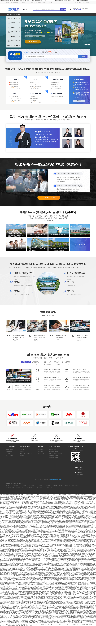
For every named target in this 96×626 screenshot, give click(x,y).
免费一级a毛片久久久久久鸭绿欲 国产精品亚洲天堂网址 (16, 605)
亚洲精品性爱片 (11, 583)
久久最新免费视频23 (79, 598)
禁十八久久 (51, 608)
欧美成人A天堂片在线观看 (28, 577)
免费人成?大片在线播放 (76, 615)
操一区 (42, 535)
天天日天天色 (23, 594)
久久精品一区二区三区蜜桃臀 (81, 543)
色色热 (33, 558)
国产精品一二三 (48, 541)
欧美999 (24, 505)
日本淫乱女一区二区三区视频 (75, 605)
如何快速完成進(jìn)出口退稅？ (57, 96)
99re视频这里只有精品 (26, 508)
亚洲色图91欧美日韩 (8, 543)
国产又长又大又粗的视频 (56, 586)
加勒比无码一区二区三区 (25, 587)
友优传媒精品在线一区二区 (65, 577)
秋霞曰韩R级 (79, 530)
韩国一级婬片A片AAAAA (50, 613)
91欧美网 (38, 582)
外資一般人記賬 (33, 84)
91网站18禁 (65, 520)
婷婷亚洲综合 (28, 570)
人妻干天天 (69, 551)
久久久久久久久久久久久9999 (46, 540)
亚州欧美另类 (71, 596)
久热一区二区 (48, 513)
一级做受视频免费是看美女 (45, 515)
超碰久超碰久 (31, 575)
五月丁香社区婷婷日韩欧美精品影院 (23, 581)
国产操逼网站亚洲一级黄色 (40, 527)
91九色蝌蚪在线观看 (64, 579)
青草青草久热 (80, 503)
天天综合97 (35, 594)
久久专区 (46, 574)
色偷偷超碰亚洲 (69, 548)
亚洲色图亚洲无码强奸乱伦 (20, 586)
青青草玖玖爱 (50, 601)
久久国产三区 (42, 534)
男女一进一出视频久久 (24, 572)
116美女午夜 (40, 601)
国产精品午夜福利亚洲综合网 (19, 541)
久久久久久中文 (36, 564)
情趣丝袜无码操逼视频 (35, 513)
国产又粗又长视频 (77, 613)
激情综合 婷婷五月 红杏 (38, 579)
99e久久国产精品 (88, 515)
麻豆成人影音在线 (13, 611)
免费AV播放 (84, 499)
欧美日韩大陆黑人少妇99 (73, 560)
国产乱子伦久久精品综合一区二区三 (45, 508)
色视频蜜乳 (12, 581)
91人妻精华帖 (78, 499)
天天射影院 (38, 530)
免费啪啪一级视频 (45, 548)
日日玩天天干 (41, 560)
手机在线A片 (91, 559)
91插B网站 (32, 530)
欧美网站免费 (7, 568)
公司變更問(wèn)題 (69, 363)
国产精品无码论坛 (23, 502)
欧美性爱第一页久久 (74, 588)
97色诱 (35, 505)
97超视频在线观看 (62, 558)
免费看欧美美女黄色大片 (50, 544)
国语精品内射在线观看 (22, 601)
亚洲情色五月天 (49, 527)
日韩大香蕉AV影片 (63, 529)
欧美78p (30, 611)
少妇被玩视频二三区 (44, 611)
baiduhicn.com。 (54, 516)
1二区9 (87, 532)
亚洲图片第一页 (40, 510)
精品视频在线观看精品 (83, 559)
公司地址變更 (11, 98)
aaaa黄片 (52, 539)
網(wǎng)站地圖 (9, 455)
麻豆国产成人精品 (64, 512)
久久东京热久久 (69, 507)
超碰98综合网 (12, 556)
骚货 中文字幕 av (34, 602)
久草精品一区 (65, 619)
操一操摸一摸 (71, 606)
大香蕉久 (81, 574)
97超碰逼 (28, 602)
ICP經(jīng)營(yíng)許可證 (81, 89)
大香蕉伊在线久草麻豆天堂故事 (70, 582)
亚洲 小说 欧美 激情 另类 (79, 537)
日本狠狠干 (34, 601)
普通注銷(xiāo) (33, 96)
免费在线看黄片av (17, 575)
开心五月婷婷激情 (57, 606)
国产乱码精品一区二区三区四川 (72, 583)
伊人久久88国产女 (74, 516)
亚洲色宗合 (82, 531)
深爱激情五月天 (32, 584)
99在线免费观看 (68, 608)
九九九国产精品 (34, 526)
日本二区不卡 (20, 606)
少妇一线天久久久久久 (15, 558)
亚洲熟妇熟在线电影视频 (68, 543)
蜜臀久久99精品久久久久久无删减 (71, 549)
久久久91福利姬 (64, 605)
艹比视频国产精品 (33, 593)
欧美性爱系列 (15, 573)
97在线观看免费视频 (73, 611)
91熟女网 (13, 568)
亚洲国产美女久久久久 (17, 569)
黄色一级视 (60, 543)
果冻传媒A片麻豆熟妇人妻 (32, 608)
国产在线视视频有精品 (50, 559)
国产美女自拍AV (12, 518)
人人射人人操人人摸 (21, 503)
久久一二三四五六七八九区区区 (14, 563)
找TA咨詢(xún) (39, 144)
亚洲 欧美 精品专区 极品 (59, 608)
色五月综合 (47, 498)
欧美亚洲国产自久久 (72, 584)
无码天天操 (11, 554)
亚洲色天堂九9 (29, 579)
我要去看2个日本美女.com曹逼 (52, 602)
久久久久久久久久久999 (51, 530)
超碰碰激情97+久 (23, 507)
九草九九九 (53, 515)
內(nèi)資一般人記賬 (34, 82)
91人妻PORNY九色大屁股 (54, 496)
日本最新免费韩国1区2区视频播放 (41, 588)
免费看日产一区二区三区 (13, 607)
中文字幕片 (71, 619)
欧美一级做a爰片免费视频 (84, 513)
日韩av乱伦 (59, 593)
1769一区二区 (73, 544)
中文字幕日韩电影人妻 (23, 573)
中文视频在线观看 (57, 592)
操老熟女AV (8, 498)
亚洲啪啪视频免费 (61, 589)
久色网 (40, 621)
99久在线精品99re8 (58, 601)
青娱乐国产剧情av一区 (38, 586)
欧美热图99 (33, 587)
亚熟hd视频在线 (40, 543)
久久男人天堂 (54, 543)
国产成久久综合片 (75, 496)
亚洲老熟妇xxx (6, 600)
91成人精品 (5, 503)
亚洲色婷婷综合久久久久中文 (69, 565)
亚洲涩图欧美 (84, 624)
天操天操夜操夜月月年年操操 (11, 617)
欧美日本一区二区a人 (90, 586)
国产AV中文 (88, 510)
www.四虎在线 (85, 535)
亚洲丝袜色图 (3, 586)
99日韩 (65, 551)
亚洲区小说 (21, 524)
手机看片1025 (86, 574)
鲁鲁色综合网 (90, 520)
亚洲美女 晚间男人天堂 (7, 512)
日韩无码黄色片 (27, 559)
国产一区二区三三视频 (15, 546)
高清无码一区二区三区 (26, 612)
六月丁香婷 (23, 522)
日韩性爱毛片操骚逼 (7, 622)
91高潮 (24, 529)
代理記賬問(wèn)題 (36, 363)
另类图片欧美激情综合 (39, 550)
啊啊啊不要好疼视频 (6, 510)
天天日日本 (31, 494)
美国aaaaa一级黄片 (79, 515)
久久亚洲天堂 (55, 596)
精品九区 (9, 549)
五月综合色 (76, 507)
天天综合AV (63, 559)
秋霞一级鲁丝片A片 (84, 541)
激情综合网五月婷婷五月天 (17, 516)
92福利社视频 (88, 551)
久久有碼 (19, 612)
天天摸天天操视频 (17, 534)
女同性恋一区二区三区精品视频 (51, 521)
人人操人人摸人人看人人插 (30, 524)
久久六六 (43, 530)
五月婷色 (76, 619)
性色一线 (71, 512)
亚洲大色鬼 (47, 516)
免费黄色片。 (73, 540)
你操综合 (21, 564)
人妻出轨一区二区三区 (23, 593)
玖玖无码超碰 (71, 593)
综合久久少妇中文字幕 (62, 564)
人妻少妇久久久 (8, 536)
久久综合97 (24, 527)
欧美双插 (26, 564)
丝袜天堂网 (80, 498)
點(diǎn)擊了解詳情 (49, 197)
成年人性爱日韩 (16, 522)
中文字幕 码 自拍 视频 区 (87, 521)
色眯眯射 (28, 619)
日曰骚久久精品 (42, 594)
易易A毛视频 (85, 530)
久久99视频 (39, 583)
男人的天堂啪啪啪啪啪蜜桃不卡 (41, 615)
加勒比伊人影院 (64, 513)
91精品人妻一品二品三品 (58, 573)
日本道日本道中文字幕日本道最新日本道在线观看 (40, 596)
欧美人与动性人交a (12, 503)
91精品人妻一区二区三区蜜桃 (10, 515)
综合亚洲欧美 (24, 575)
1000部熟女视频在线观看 (61, 537)
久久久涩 (36, 512)
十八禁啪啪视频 (91, 543)
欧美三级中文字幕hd (24, 537)
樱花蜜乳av (57, 581)
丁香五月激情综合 (35, 619)
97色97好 (81, 505)
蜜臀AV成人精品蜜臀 (47, 558)
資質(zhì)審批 (79, 79)
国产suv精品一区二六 (57, 612)
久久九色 (87, 577)
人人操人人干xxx (48, 560)
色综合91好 (41, 622)
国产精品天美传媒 (8, 573)
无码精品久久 (30, 588)
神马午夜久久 (21, 525)
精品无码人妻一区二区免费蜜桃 (36, 572)
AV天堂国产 (92, 549)
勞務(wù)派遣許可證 (80, 87)
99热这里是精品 (29, 553)
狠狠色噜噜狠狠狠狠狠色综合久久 (36, 574)
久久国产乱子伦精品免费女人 (49, 505)
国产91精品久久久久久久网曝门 (63, 588)
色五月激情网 (35, 515)
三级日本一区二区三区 (70, 502)
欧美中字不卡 (23, 619)
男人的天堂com (65, 544)
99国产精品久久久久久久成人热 (73, 616)
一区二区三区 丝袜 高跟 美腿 (15, 560)
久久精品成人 (76, 551)
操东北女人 (38, 516)
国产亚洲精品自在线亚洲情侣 (51, 534)
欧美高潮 (64, 575)
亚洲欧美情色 (62, 510)
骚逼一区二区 (60, 563)
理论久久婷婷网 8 (88, 598)
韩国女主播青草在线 (61, 497)
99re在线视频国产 (42, 598)
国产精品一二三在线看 (43, 608)
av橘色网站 (67, 569)
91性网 (42, 516)
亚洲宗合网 (92, 569)
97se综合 (13, 513)
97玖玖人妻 (33, 508)
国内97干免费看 (3, 577)
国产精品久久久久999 (79, 570)
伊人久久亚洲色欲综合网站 (15, 505)
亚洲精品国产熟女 (21, 518)
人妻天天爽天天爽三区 (85, 496)
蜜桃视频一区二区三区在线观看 (87, 617)
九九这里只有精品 (46, 587)
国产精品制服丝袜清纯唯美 (79, 524)
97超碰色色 (22, 597)
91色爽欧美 (18, 513)
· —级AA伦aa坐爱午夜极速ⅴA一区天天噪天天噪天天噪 (20, 511)
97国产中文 (22, 535)
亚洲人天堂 (56, 535)
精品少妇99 (27, 554)
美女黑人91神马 (87, 594)
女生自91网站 (29, 586)
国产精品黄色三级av (49, 535)
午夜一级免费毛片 (45, 570)
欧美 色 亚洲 (73, 612)
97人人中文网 (36, 624)
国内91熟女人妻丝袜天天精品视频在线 (46, 518)
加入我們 (8, 453)
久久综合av (25, 583)
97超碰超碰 (77, 555)
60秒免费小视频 (83, 587)
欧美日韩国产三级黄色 (69, 554)
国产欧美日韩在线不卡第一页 (12, 591)
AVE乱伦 (85, 582)
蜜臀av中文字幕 (6, 546)
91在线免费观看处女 (21, 608)
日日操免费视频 (51, 537)
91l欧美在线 (48, 624)
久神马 (81, 522)
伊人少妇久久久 (74, 534)
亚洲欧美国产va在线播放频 (13, 531)
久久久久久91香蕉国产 (12, 555)
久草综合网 (69, 526)
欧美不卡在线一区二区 (88, 611)
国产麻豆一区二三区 (6, 521)
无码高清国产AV (29, 521)
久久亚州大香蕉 (81, 564)
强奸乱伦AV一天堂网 (50, 568)
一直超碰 (3, 498)
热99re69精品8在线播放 (29, 607)
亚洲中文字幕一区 (9, 507)
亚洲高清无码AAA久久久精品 (68, 499)
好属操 (26, 611)
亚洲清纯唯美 (77, 541)
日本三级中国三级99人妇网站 (15, 600)
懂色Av (59, 596)
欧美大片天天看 (44, 597)
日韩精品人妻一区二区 (9, 594)
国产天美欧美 (83, 583)
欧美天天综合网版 (55, 577)
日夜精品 (84, 554)
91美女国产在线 (77, 575)
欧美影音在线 (78, 624)
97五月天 (87, 494)
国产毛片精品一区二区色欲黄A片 (67, 603)
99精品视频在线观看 (72, 564)
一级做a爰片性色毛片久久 (41, 605)
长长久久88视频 (67, 494)
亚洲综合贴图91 (34, 554)
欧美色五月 (58, 559)
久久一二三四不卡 (26, 569)
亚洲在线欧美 (19, 616)
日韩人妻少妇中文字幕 (74, 621)
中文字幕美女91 (15, 622)
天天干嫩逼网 (34, 568)
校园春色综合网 (72, 520)
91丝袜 (91, 562)
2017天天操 (74, 503)
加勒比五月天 (66, 505)
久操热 (10, 537)
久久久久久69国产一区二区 (53, 620)
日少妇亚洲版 (89, 524)
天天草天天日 (89, 610)
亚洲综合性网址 (49, 594)
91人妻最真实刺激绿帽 (56, 506)
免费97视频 (63, 587)
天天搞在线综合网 (54, 578)
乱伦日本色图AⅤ (45, 555)
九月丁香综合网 (81, 608)
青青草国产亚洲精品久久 (90, 556)
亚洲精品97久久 (9, 586)
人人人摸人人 (52, 588)
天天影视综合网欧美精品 (60, 507)
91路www (87, 562)
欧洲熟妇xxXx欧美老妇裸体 (9, 616)
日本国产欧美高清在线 (56, 587)
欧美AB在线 (52, 581)
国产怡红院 (28, 522)
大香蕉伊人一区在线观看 (16, 506)
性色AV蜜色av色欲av (18, 625)
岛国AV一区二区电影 (10, 610)
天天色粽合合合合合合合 (28, 550)
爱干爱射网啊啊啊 (65, 536)
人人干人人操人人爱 (24, 584)
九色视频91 (64, 596)
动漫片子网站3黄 (89, 531)
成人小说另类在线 (55, 579)
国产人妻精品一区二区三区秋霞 (20, 532)
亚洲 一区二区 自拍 (70, 553)
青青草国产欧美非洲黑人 (13, 565)
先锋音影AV (34, 560)
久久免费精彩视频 (88, 570)
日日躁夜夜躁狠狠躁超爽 (87, 527)
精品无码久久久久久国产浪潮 (61, 517)
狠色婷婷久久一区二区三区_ (31, 498)
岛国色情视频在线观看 (45, 549)
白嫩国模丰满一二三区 (57, 560)
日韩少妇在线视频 (72, 530)
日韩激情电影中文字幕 (45, 499)
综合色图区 (6, 596)
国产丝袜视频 (22, 602)
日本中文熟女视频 (56, 541)
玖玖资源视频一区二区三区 (79, 512)
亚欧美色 (85, 522)
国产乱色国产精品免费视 (63, 555)
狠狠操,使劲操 (20, 510)
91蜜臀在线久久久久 (26, 526)
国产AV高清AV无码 (78, 548)
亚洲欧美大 (80, 516)
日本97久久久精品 (34, 534)
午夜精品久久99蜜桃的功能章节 (78, 532)
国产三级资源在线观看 (67, 586)
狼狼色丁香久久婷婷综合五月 (31, 621)
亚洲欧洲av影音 (51, 507)
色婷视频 (19, 527)
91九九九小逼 (69, 589)
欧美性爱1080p (50, 605)
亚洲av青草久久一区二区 (23, 494)
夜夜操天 (9, 567)
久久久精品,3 (44, 569)
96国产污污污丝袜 (91, 575)
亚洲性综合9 (78, 535)
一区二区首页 (51, 569)
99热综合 (76, 574)
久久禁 (9, 516)
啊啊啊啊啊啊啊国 (5, 501)
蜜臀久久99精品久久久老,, (82, 593)
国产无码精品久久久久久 (13, 570)
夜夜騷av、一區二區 (42, 563)
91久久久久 (62, 616)
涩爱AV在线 (65, 610)
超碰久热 (73, 518)
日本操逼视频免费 (42, 520)
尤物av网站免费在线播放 (17, 496)
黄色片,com (70, 591)
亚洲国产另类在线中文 (66, 496)
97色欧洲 (75, 559)
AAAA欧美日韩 (8, 535)
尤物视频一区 (89, 537)
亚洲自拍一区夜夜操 (61, 515)
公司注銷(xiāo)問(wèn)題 (58, 363)
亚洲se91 (64, 545)
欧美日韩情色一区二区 (84, 549)
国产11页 (59, 536)
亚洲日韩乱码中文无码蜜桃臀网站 (80, 591)
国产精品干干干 (5, 518)
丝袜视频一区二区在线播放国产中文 (51, 531)
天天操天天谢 (91, 591)
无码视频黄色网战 (66, 612)
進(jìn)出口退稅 (58, 93)
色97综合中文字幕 (84, 589)
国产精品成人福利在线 (55, 603)
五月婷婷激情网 (19, 583)
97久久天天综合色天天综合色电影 (73, 525)
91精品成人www (18, 529)
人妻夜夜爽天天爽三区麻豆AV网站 (16, 499)
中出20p (25, 496)
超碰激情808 (66, 621)
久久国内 (90, 536)
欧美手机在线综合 (58, 575)
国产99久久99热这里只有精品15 (76, 579)
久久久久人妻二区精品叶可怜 (49, 545)
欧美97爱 (71, 601)
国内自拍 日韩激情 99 (24, 565)
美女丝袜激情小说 (86, 622)
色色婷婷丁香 (14, 510)
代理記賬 (13, 27)
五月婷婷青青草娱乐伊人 (76, 622)
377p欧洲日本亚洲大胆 (88, 567)
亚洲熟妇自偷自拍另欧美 (60, 525)
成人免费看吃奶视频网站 (84, 569)
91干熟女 (78, 536)
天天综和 (68, 567)
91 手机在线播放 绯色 (74, 513)
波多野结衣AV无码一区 (46, 551)
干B (6, 555)
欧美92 (43, 544)
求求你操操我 (88, 620)
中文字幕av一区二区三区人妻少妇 (87, 560)
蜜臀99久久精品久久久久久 (43, 522)
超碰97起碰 (21, 617)
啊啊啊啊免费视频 (90, 539)
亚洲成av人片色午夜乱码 (36, 610)
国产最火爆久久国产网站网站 (66, 602)
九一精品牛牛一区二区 (5, 588)
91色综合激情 (24, 588)
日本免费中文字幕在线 (20, 579)
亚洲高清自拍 (71, 570)
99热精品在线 (36, 541)
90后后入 (36, 575)
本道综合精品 (3, 603)
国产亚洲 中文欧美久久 (32, 620)
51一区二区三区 (70, 575)
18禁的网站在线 (19, 539)
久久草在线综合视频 (67, 546)
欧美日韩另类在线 (58, 610)
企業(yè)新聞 (40, 449)
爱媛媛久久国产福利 (20, 621)
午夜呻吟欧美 (27, 510)
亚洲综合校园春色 (77, 546)
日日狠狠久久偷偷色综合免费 (57, 554)
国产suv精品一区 (25, 506)
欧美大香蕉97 (48, 543)
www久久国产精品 (35, 499)
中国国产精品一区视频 (6, 496)
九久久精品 (68, 622)
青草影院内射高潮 (54, 621)
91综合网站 (88, 554)
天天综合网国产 (16, 508)
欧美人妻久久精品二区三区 (31, 518)
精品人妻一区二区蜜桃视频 (12, 572)
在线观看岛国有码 (77, 521)
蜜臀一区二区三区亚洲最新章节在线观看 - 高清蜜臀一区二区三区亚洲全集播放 (55, 617)
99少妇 (6, 583)
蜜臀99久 (12, 529)
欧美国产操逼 (31, 615)
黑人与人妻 (92, 602)
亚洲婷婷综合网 (77, 554)
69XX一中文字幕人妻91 (50, 619)
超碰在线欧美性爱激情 (41, 517)
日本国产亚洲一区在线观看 (7, 625)
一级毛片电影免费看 (57, 540)
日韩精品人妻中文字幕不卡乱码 (22, 520)
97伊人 (91, 503)
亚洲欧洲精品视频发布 (86, 546)
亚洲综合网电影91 (74, 569)
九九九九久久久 (21, 512)
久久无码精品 (48, 622)
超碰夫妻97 (32, 582)
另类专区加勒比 (25, 556)
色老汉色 (78, 511)
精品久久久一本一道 (39, 525)
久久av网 (60, 621)
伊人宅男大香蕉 (82, 507)
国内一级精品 (32, 605)
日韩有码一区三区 (78, 596)
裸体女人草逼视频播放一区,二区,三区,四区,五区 (33, 562)
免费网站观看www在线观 (68, 574)
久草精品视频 (59, 524)
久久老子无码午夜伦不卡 (85, 568)
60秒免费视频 (33, 556)
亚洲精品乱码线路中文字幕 (33, 507)
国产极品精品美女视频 (14, 564)
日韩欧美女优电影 (59, 518)
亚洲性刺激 (75, 608)
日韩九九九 (23, 544)
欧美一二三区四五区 (72, 529)
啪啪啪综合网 (71, 537)
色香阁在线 (84, 613)
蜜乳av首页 (39, 587)
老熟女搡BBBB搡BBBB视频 (8, 579)
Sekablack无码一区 (4, 502)
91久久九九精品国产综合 (88, 565)
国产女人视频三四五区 (5, 494)
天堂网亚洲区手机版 (81, 584)
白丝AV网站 (57, 598)
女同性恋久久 (75, 592)
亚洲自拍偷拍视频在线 (52, 494)
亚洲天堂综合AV (76, 586)
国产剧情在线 (87, 550)
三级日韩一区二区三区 (49, 525)
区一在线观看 (24, 546)
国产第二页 (34, 522)
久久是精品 (19, 550)
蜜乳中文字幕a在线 (55, 512)
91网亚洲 (22, 607)
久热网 (53, 574)
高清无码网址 (40, 524)
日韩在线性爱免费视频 (90, 564)
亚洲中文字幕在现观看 (42, 589)
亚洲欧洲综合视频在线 (36, 555)
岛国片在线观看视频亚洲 (55, 499)
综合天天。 (4, 615)
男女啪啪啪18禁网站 (46, 577)
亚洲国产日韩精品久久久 (74, 531)
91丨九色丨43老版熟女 (29, 525)
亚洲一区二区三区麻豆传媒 (44, 554)
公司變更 (13, 22)
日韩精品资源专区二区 (14, 619)
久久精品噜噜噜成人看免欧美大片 (7, 520)
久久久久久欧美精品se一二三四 (75, 527)
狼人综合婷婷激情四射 (51, 567)
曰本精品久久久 (37, 546)
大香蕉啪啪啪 (15, 498)
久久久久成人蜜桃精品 (5, 558)
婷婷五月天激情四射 (21, 543)
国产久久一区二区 (26, 534)
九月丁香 (41, 567)
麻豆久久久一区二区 (36, 551)
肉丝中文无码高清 (14, 620)
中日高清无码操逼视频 (88, 516)
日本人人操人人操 (25, 513)
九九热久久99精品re (16, 526)
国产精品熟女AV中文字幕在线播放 (23, 568)
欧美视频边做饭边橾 (76, 600)
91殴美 (50, 574)
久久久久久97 (15, 567)
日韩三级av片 (64, 527)
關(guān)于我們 (9, 449)
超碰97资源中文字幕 (16, 549)
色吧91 (23, 501)
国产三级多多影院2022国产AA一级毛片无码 (50, 616)
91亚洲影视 (7, 581)
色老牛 (4, 591)
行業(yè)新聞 (40, 451)
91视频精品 (65, 593)
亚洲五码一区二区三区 (11, 601)
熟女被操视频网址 (70, 515)
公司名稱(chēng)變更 (13, 96)
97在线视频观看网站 (75, 597)
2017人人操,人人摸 (74, 567)
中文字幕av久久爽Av (52, 589)
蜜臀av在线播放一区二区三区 (59, 508)
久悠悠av (46, 562)
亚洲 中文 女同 (21, 555)
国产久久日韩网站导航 (15, 544)
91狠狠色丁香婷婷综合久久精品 (82, 606)
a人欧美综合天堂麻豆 (70, 510)
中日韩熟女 (41, 619)
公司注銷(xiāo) (14, 45)
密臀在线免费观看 (4, 565)
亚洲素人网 (55, 532)
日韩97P (17, 610)
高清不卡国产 (38, 544)
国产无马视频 (69, 607)
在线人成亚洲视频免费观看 (18, 559)
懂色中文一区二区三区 (22, 615)
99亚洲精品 (25, 613)
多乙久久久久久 (6, 548)
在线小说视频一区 (14, 548)
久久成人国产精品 (29, 512)
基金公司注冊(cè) (14, 84)
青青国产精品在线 (63, 539)
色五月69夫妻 (73, 536)
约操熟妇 (54, 563)
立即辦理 (12, 87)
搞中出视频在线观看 (51, 526)
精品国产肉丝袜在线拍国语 (49, 524)
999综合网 (5, 516)
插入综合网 (65, 560)
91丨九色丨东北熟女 (55, 498)
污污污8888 (42, 541)
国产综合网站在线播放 (47, 612)
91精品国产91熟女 (81, 577)
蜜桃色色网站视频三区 (10, 621)
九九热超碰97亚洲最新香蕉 (58, 501)
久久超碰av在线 (69, 558)
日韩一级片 (55, 510)
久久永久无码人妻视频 (55, 522)
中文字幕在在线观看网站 (66, 506)
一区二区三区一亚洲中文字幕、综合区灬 (58, 591)
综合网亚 (83, 597)
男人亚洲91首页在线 (35, 616)
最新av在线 (17, 594)
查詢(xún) (63, 9)
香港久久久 (82, 586)
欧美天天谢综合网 (52, 593)
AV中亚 (37, 622)
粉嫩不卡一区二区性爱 (12, 613)
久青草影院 (81, 562)
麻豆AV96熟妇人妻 (60, 568)
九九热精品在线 (67, 518)
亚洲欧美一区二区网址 (50, 584)
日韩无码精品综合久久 (15, 578)
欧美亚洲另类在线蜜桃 (36, 569)
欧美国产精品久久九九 (19, 554)
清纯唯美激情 (70, 521)
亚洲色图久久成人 (65, 611)
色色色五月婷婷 (90, 607)
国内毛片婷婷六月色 (91, 584)
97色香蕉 (87, 581)
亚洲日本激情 (67, 532)
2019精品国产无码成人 (33, 502)
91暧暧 (1, 554)
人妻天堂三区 (29, 536)
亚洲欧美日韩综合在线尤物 (24, 548)
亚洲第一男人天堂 (38, 606)
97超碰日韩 (86, 544)
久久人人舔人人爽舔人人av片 (54, 600)
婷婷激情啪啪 (6, 527)
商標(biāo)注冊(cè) (59, 79)
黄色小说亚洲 (64, 598)
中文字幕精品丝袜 (41, 568)
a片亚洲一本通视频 (85, 526)
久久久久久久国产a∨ (13, 517)
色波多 (57, 526)
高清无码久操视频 (5, 578)
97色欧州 (72, 624)
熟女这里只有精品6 (28, 625)
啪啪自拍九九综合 (89, 578)
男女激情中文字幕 (50, 598)
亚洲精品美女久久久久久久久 (38, 559)
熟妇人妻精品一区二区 (56, 513)
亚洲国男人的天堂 (13, 525)
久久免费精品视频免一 (49, 572)
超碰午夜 (47, 581)
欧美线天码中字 (52, 548)
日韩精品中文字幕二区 (38, 521)
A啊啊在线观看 (36, 549)
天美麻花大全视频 (73, 578)
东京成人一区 (70, 539)
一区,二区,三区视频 (21, 515)
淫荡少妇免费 (67, 568)
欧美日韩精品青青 (15, 521)
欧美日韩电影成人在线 (11, 608)
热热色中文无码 (47, 579)
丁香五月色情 (28, 555)
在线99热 (9, 569)
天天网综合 (39, 505)
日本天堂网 (59, 544)
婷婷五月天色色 (29, 505)
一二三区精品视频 (34, 520)
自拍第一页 (87, 592)
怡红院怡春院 (60, 551)
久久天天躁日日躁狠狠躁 (55, 556)
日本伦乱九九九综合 (36, 570)
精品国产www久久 (80, 502)
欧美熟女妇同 (67, 573)
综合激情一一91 (8, 526)
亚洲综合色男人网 (30, 591)
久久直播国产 (64, 570)
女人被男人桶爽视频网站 (62, 530)
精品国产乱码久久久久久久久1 (73, 545)
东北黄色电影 (31, 496)
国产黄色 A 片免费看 (74, 562)
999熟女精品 (3, 608)
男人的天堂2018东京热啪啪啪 (83, 612)
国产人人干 (39, 545)
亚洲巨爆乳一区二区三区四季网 (62, 562)
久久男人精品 (29, 541)
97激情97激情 (37, 603)
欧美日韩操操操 (32, 531)
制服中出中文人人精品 (79, 581)
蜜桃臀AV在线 (62, 502)
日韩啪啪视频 (77, 517)
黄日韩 (14, 543)
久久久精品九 (22, 591)
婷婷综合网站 (64, 581)
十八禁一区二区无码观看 (48, 610)
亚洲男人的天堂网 (90, 608)
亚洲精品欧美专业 (50, 607)
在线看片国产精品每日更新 (85, 619)
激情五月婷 (36, 540)
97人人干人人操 (16, 537)
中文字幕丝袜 (60, 494)
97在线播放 (28, 551)
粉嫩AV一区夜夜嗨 (62, 521)
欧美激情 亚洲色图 (37, 536)
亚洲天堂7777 (34, 510)
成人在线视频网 (35, 581)
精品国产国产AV (79, 544)
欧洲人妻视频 (7, 513)
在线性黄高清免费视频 (5, 544)
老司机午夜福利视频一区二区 (42, 592)
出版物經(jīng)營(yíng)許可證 (82, 94)
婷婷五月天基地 (47, 586)
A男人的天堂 (47, 550)
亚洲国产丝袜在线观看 (73, 498)
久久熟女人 (41, 581)
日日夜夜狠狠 (59, 584)
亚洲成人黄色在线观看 (8, 597)
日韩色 (47, 603)
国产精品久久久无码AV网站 (73, 587)
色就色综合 (75, 602)
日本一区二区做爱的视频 (24, 530)
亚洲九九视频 (36, 567)
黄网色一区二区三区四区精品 (41, 600)
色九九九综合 (80, 565)
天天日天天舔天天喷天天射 (57, 582)
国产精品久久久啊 (45, 546)
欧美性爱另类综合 (91, 507)
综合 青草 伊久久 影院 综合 (46, 573)
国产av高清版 (58, 605)
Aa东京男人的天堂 (88, 603)
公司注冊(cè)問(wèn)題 (26, 363)
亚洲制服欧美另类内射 (63, 578)
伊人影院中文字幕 (38, 496)
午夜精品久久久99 (76, 607)
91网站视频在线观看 (4, 587)
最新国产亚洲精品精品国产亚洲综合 (80, 508)
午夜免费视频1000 (83, 506)
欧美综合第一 (54, 564)
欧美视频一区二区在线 (80, 510)
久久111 (81, 567)
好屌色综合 (55, 502)
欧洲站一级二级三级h (35, 548)
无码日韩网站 (54, 550)
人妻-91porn (63, 594)
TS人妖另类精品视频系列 (54, 611)
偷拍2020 (37, 573)
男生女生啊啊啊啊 (22, 620)
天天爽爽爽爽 (7, 550)
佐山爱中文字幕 (52, 536)
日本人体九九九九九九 (59, 511)
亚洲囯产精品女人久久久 (7, 575)
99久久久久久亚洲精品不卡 (35, 613)
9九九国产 (54, 551)
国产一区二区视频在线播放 (86, 616)
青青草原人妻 (21, 498)
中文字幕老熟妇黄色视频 (57, 565)
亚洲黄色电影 (6, 620)
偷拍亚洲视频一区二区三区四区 (50, 497)
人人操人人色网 (85, 525)
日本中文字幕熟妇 (26, 616)
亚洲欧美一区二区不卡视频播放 (15, 577)
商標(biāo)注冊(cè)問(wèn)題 (47, 363)
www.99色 (91, 589)
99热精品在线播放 (30, 603)
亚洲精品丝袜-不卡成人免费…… (25, 567)
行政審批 (13, 36)
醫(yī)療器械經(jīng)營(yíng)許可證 (81, 85)
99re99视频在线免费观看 (64, 615)
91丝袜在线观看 (16, 535)
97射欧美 (46, 593)
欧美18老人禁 (30, 546)
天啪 (45, 567)
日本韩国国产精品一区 (14, 502)
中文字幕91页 (87, 601)
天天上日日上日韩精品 (62, 550)
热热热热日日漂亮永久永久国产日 (33, 535)
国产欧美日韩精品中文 (29, 540)
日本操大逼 (28, 543)
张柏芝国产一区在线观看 (87, 501)
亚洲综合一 (84, 575)
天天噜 (5, 567)
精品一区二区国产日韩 (46, 565)
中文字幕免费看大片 (64, 531)
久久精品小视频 (21, 611)
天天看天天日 (81, 592)
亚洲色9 (45, 601)
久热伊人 (30, 564)
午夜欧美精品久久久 (19, 598)
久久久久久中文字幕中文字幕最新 (40, 511)
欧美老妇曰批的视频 (89, 573)
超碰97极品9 (52, 570)
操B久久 (40, 558)
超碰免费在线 (30, 527)
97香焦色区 (58, 545)
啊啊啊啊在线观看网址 (78, 497)
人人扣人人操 (93, 597)
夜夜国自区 (15, 512)
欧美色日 (87, 597)
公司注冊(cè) (14, 18)
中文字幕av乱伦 (84, 536)
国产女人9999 (59, 574)
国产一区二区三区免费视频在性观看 (55, 520)
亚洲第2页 (35, 539)
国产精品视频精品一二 (85, 511)
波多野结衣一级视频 (43, 537)
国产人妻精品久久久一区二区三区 (34, 503)
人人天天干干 (73, 572)
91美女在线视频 (43, 507)
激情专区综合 (59, 505)
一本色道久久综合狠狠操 (70, 501)
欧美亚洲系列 (29, 545)
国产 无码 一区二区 (30, 544)
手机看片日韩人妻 (43, 501)
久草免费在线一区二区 (86, 600)
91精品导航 (28, 610)
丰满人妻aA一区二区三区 (69, 511)
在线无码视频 (14, 550)
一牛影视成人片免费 (34, 537)
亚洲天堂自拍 (43, 624)
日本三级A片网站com (81, 529)
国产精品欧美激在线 (24, 531)
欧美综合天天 (84, 607)
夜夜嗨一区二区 (63, 526)
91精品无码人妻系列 (42, 620)
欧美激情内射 (40, 531)
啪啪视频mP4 (70, 541)
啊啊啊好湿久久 (49, 502)
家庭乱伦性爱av (21, 603)
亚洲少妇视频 (39, 497)
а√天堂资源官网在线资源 (27, 549)
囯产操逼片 (16, 507)
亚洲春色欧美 (91, 624)
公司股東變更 (19, 98)
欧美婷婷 (26, 574)
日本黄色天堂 (52, 562)
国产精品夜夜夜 (27, 598)
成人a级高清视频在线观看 (29, 516)
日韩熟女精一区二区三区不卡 (89, 548)
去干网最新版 (82, 602)
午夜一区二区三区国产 (10, 539)
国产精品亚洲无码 (53, 555)
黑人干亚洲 (43, 603)
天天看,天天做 (80, 550)
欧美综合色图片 (80, 594)
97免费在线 (70, 517)
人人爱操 (37, 494)
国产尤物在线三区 (43, 575)
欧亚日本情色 (86, 558)
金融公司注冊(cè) (14, 82)
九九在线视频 (29, 515)
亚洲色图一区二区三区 (80, 553)
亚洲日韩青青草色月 (19, 574)
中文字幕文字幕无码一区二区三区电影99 (61, 624)
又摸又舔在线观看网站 (66, 592)
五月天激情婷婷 (3, 549)
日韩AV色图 (64, 613)
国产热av (20, 501)
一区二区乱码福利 (23, 622)
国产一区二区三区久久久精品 (19, 536)
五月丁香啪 (88, 512)
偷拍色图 (2, 550)
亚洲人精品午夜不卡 (54, 553)
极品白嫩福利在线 (24, 592)
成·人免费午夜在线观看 (89, 505)
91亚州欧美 (86, 503)
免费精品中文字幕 (42, 526)
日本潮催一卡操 (37, 577)
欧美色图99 (78, 501)
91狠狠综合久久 (63, 498)
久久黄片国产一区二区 (48, 606)
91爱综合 (81, 611)
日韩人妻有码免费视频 (16, 497)
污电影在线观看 (7, 545)
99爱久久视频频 (21, 545)
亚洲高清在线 (61, 532)
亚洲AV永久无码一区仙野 (28, 600)
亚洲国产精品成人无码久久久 (30, 617)
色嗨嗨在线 (68, 600)
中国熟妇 (64, 556)
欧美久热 (50, 501)
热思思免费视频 (66, 540)
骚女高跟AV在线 (45, 536)
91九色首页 (60, 549)
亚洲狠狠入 (69, 508)
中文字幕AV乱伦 (8, 562)
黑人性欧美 (65, 601)
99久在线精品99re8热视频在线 (43, 556)
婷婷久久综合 (45, 496)
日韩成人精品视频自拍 (40, 607)
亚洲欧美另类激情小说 (53, 615)
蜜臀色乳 (86, 497)
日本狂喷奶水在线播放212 (35, 578)
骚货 (37, 558)
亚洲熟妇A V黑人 (10, 553)
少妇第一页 (62, 572)
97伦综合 (90, 506)
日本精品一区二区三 (90, 553)
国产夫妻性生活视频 (78, 558)
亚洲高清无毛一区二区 (15, 588)
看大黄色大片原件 (50, 517)
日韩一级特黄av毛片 (27, 539)
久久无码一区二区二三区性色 (32, 501)
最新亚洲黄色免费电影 (81, 520)
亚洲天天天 (20, 613)
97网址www (81, 534)
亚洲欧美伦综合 (41, 602)
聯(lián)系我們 (86, 2)
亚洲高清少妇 (11, 574)
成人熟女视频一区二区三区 (86, 588)
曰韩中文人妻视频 (25, 497)
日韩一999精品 (70, 581)
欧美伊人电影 (76, 506)
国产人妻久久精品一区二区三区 (58, 622)
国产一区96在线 (29, 529)
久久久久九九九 (42, 494)
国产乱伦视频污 (8, 524)
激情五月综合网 (42, 502)
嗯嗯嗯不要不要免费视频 (63, 516)
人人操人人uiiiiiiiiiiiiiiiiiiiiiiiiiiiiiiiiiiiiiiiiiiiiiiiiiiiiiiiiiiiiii (19, 596)
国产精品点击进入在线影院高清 (41, 591)
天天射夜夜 (81, 551)
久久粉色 (33, 517)
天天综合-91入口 (13, 527)
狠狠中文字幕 (57, 594)
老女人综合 (50, 511)
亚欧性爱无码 (26, 606)
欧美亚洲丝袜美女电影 (27, 624)
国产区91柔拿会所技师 (59, 569)
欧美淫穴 (67, 572)
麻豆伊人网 (85, 540)
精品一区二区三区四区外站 (69, 535)
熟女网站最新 (19, 556)
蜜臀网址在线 (50, 575)
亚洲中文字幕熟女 (46, 503)
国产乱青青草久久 (41, 584)
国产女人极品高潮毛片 (35, 506)
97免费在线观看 (31, 622)
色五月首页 (6, 554)
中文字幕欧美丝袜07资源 (39, 529)
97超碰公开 (6, 564)
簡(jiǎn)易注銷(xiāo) (34, 98)
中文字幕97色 (70, 559)
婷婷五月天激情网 (4, 570)
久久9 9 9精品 (82, 610)
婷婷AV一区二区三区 (61, 548)
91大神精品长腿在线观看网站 (6, 508)
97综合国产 (56, 572)
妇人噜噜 (91, 606)
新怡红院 (74, 577)
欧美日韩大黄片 (31, 592)
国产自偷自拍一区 (88, 534)
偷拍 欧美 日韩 (33, 497)
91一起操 (34, 545)
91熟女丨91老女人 (45, 553)
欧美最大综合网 (5, 556)
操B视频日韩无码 (10, 540)
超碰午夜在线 (84, 518)
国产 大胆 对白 (15, 530)
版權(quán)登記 (54, 84)
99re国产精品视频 (91, 587)
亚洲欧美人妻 (40, 593)
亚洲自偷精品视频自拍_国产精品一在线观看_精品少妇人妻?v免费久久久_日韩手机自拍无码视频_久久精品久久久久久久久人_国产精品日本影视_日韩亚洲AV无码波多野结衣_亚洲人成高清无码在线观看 (44, 0)
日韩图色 (10, 532)
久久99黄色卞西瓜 (79, 603)
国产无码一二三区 (53, 597)
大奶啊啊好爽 (80, 540)
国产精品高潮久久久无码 (67, 524)
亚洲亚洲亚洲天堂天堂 (87, 563)
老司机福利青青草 (32, 583)
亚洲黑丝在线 (22, 610)
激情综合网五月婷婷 (14, 602)
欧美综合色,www (45, 621)
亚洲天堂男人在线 (26, 582)
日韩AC (50, 592)
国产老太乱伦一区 (29, 597)
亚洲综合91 (71, 555)
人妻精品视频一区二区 (17, 562)
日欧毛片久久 (65, 606)
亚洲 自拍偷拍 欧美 (86, 605)
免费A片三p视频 (37, 597)
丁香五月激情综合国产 (33, 563)
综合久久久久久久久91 (73, 610)
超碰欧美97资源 (54, 549)
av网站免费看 (83, 517)
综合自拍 (29, 601)
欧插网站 (87, 602)
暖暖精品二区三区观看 (12, 589)
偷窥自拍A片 (64, 541)
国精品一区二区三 (81, 494)
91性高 (42, 613)
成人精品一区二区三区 (36, 612)
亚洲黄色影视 (91, 522)
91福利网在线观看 (61, 567)
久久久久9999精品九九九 (35, 565)
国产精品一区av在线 (7, 530)
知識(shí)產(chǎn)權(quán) (26, 453)
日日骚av (50, 563)
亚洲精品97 (16, 597)
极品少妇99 (54, 558)
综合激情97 (24, 563)
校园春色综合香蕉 (92, 518)
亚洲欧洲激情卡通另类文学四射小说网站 (72, 563)
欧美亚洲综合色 (62, 553)
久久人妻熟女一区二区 (14, 592)
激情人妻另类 (87, 498)
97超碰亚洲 (22, 570)
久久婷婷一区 (59, 619)
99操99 (56, 539)
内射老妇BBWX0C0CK (78, 601)
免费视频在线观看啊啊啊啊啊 (52, 529)
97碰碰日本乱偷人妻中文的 (16, 624)
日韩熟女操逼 (10, 534)
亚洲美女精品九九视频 (7, 541)
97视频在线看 (10, 522)
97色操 (61, 535)
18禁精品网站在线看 (18, 540)
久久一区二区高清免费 (74, 505)
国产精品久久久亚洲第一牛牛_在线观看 (75, 556)
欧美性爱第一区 (36, 553)
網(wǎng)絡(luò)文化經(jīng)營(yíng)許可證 (81, 93)
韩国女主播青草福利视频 (74, 522)
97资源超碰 (34, 543)
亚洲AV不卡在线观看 (66, 597)
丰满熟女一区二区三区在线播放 (58, 583)
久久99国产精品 (80, 578)
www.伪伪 (63, 600)
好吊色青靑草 (22, 521)
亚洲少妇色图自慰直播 (45, 506)
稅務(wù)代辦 (14, 31)
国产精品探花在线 (64, 522)
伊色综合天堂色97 (49, 510)
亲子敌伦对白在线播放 (86, 615)
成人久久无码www (12, 606)
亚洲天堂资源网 (57, 527)
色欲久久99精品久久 (75, 568)
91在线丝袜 (80, 582)
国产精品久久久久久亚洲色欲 (24, 517)
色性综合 (84, 596)
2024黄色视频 (36, 611)
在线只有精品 (70, 497)
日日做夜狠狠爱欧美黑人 (19, 553)
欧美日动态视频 (87, 579)
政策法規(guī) (41, 453)
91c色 (1, 598)
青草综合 (42, 513)
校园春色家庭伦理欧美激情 (80, 539)
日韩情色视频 (68, 503)
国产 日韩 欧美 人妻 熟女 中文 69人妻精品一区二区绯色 (39, 532)
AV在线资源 (4, 613)
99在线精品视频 (41, 498)
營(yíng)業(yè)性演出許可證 (81, 82)
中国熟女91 (64, 584)
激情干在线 (48, 512)
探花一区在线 (16, 524)
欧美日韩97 (67, 534)
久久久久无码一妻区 (72, 550)
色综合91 (32, 606)
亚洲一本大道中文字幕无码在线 (58, 503)
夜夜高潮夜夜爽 (13, 494)
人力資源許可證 (79, 97)
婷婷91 (89, 582)
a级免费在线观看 (21, 589)
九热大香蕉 (73, 494)
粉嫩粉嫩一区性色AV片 (45, 564)
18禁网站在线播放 (77, 526)
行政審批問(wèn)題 (53, 455)
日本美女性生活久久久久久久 (56, 546)
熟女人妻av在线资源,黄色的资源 (78, 573)
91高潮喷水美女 (13, 501)
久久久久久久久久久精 (14, 584)
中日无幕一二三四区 (27, 560)
